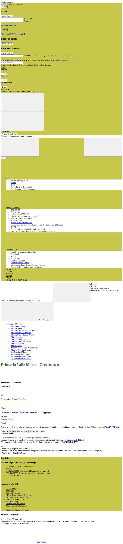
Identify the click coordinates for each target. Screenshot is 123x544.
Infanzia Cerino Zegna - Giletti (22, 335)
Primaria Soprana (17, 343)
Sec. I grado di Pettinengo (20, 354)
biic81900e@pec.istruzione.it (31, 473)
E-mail (26, 56)
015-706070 (13, 469)
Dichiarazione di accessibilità (17, 497)
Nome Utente (29, 18)
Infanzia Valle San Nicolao (21, 333)
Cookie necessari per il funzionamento (15, 449)
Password (27, 21)
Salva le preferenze (19, 453)
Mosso (24, 399)
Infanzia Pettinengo (18, 326)
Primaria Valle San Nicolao (21, 350)
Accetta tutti (37, 431)
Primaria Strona (16, 346)
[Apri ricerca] (103, 147)
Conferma (12, 134)
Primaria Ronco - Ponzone (21, 341)
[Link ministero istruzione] (11, 4)
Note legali (10, 491)
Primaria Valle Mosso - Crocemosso (24, 348)
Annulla (4, 134)
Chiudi (4, 74)
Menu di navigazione (45, 320)
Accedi (4, 6)
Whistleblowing (12, 502)
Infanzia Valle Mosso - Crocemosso (24, 331)
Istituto (93, 286)
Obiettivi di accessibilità (15, 499)
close (4, 158)
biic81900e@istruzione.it (30, 471)
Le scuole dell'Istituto (99, 288)
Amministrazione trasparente (16, 506)
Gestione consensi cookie (15, 504)
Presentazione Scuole (9, 399)
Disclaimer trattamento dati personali (15, 523)
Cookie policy (11, 489)
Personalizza (6, 431)
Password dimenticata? (9, 25)
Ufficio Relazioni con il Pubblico (18, 495)
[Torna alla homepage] (61, 136)
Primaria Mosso (16, 337)
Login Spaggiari (62, 60)
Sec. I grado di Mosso (19, 352)
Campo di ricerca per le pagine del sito (15, 301)
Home (93, 284)
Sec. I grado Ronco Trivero (21, 356)
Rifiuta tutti (20, 431)
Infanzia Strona (16, 328)
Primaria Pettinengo (18, 339)
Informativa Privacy (13, 493)
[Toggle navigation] (20, 147)
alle (20, 399)
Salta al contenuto (7, 2)
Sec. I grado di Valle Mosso (21, 359)
